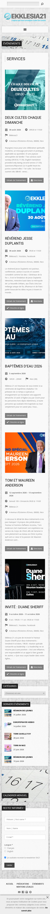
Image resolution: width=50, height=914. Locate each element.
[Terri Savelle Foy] (7, 738)
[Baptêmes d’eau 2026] (25, 357)
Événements (11, 43)
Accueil (9, 884)
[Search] (42, 4)
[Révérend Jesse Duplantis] (25, 229)
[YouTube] (19, 892)
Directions (37, 180)
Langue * (8, 845)
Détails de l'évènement (16, 180)
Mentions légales (25, 887)
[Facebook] (23, 892)
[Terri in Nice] (7, 750)
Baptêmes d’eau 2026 (23, 366)
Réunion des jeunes (23, 710)
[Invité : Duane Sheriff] (25, 598)
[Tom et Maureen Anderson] (25, 471)
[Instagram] (27, 892)
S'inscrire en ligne (16, 308)
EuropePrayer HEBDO (23, 722)
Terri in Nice (19, 745)
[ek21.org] (30, 892)
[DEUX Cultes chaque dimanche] (25, 108)
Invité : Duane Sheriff (24, 607)
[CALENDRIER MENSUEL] (25, 800)
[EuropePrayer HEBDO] (7, 727)
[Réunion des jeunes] (7, 715)
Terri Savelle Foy (22, 734)
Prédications (23, 884)
